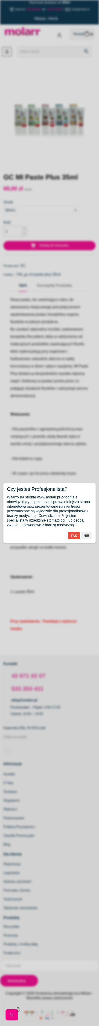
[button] (12, 1014)
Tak (74, 535)
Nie (86, 535)
